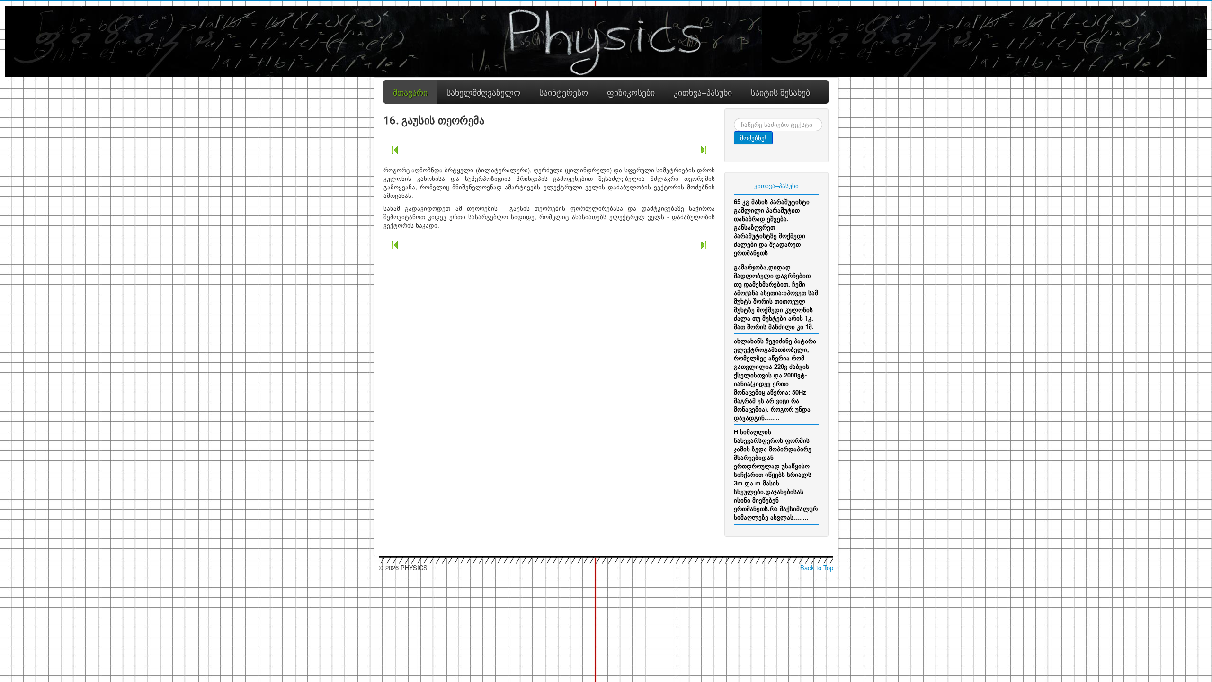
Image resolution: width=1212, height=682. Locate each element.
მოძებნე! (753, 137)
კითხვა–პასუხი (776, 185)
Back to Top (816, 567)
